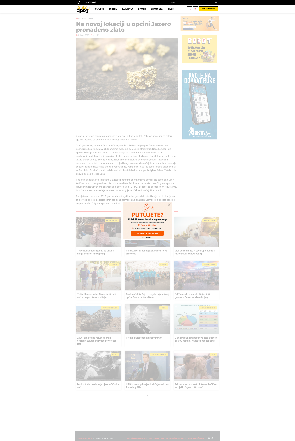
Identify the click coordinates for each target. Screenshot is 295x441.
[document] (147, 220)
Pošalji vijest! (208, 9)
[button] (169, 205)
